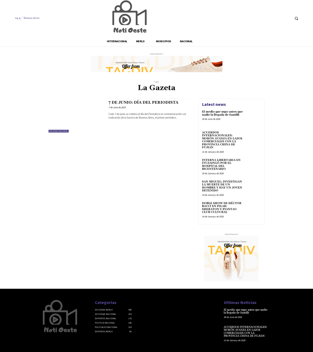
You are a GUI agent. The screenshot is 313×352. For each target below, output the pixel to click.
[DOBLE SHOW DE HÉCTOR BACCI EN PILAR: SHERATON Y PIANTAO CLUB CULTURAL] (253, 209)
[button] (296, 18)
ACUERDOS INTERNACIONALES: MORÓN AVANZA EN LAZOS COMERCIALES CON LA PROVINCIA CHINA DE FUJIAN (222, 140)
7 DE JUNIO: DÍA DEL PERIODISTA (143, 102)
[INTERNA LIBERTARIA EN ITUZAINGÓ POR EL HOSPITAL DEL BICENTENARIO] (253, 165)
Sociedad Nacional (58, 131)
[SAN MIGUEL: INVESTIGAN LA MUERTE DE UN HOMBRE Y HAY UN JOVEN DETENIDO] (253, 187)
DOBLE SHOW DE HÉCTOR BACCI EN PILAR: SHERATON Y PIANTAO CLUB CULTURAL (221, 208)
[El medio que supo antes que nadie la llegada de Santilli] (253, 117)
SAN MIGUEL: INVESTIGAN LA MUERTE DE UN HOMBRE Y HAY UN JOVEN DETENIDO (222, 186)
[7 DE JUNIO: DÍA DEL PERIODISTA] (77, 115)
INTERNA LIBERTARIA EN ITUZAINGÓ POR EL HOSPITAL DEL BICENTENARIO (221, 164)
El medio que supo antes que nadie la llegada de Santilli (222, 113)
